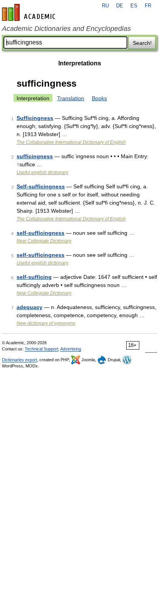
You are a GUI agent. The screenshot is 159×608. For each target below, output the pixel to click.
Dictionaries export (19, 359)
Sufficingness (35, 118)
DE (119, 6)
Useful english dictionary (42, 172)
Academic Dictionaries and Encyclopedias (66, 28)
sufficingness (35, 156)
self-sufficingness (40, 233)
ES (133, 6)
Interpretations (79, 63)
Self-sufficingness (41, 186)
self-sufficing (34, 277)
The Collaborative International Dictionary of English (71, 142)
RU (105, 6)
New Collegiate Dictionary (44, 241)
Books (99, 98)
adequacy (29, 307)
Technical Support (41, 349)
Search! (142, 43)
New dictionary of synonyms (46, 323)
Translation (70, 98)
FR (148, 6)
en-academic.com (30, 12)
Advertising (70, 349)
